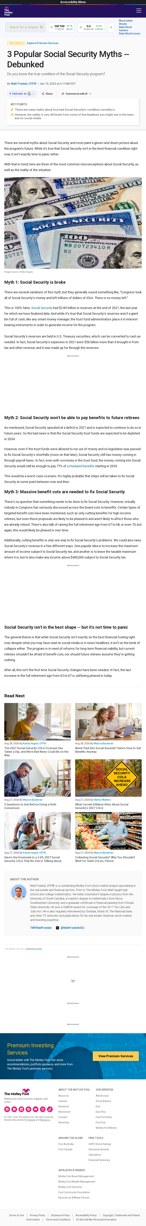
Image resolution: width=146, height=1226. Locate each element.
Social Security (41, 308)
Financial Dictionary (99, 1160)
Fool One (101, 1122)
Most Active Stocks (125, 22)
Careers (62, 1101)
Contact (62, 1117)
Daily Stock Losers (129, 33)
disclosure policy (34, 949)
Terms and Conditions (58, 1219)
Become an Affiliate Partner (74, 1197)
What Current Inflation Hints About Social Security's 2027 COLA (101, 806)
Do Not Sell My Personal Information (96, 1219)
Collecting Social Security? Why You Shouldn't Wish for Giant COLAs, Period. (105, 859)
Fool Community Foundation (74, 1192)
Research (63, 1106)
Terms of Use (16, 1215)
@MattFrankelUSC (73, 927)
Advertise (63, 1122)
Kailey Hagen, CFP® (34, 743)
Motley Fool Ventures (70, 1187)
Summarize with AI (76, 93)
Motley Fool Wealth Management (76, 1181)
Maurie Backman (103, 743)
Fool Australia (66, 1144)
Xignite (31, 1120)
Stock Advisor (103, 1101)
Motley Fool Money (106, 1128)
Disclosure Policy (60, 1215)
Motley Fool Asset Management (76, 1176)
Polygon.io (45, 1120)
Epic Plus (101, 1112)
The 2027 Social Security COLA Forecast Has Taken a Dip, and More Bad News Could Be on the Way (36, 751)
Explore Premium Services (42, 43)
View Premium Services (115, 1056)
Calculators (94, 1154)
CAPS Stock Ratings (99, 1144)
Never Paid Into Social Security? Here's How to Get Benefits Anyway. (108, 749)
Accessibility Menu (73, 2)
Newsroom (64, 1112)
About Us (63, 1095)
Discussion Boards (98, 1149)
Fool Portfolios (104, 1117)
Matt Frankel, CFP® (23, 83)
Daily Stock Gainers (125, 29)
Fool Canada (65, 1149)
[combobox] (25, 27)
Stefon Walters (102, 799)
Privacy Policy (37, 1215)
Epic (98, 1106)
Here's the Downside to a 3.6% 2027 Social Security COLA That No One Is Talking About (32, 859)
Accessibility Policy (86, 1215)
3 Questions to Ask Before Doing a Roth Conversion (30, 806)
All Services (102, 1095)
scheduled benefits (80, 466)
